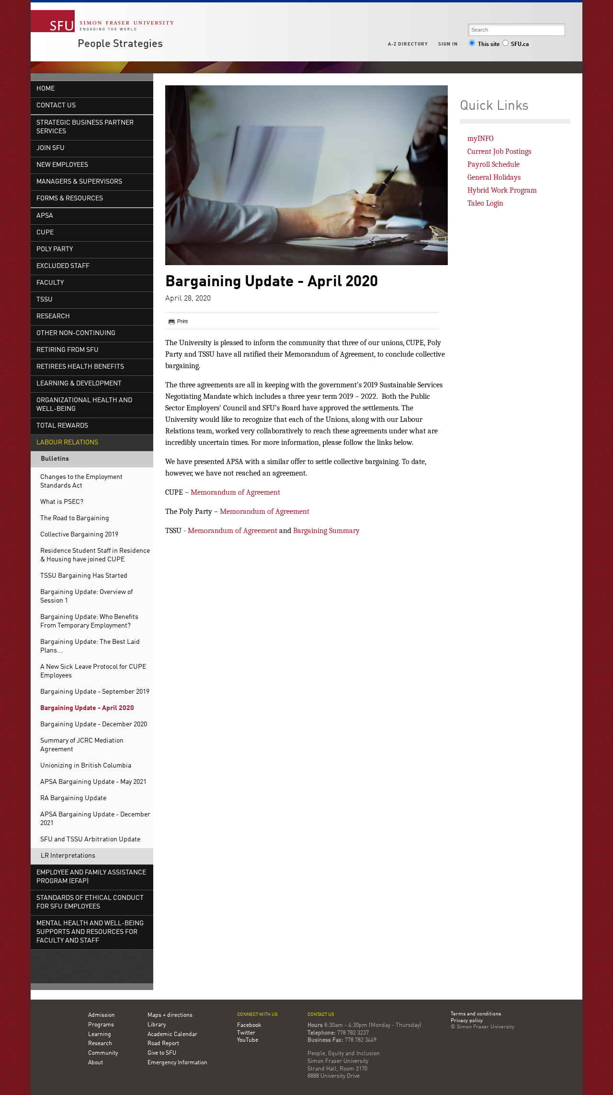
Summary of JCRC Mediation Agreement (82, 745)
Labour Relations (67, 443)
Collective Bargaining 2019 (79, 535)
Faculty (50, 283)
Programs (101, 1025)
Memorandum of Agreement (235, 492)
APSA (44, 216)
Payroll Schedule (493, 164)
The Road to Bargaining (74, 518)
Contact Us (56, 106)
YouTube (247, 1040)
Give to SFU (162, 1053)
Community (103, 1053)
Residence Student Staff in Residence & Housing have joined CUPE (95, 555)
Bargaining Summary (326, 530)
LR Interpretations (68, 856)
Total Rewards (62, 426)
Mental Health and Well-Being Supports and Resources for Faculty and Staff (90, 932)
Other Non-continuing (75, 333)
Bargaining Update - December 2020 (93, 725)
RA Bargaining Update (73, 798)
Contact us (320, 1015)
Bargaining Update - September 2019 (94, 692)
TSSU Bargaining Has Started (83, 576)
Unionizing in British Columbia (85, 766)
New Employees (62, 165)
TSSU (44, 300)
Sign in (448, 44)
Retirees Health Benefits (80, 367)
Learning (99, 1034)
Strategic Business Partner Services (85, 127)
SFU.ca (520, 44)
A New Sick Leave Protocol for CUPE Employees (93, 671)
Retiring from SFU (67, 350)
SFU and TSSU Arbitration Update (90, 840)
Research (53, 317)
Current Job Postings (499, 151)
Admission (101, 1015)
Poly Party (54, 249)
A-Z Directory (408, 44)
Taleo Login (485, 203)
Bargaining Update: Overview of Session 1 (86, 596)
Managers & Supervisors (79, 182)
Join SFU (50, 148)
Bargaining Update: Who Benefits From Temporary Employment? (89, 621)
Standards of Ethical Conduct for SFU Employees (90, 902)
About (95, 1063)
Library (157, 1025)
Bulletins (55, 459)
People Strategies (120, 44)
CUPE (45, 233)
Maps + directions (170, 1015)
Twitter (246, 1033)
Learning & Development (79, 384)
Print (182, 321)
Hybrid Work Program (502, 190)
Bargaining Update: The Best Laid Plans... (90, 646)
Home (45, 89)
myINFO (480, 138)
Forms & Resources (69, 199)
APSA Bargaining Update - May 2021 (93, 782)
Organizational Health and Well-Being (84, 404)
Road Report (163, 1044)
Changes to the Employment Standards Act (81, 481)
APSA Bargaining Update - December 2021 (95, 819)
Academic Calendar (172, 1034)
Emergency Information (177, 1063)
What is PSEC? (61, 502)
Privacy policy (467, 1021)
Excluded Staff (63, 266)
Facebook (249, 1025)
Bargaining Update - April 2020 (87, 708)
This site (489, 44)
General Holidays (494, 177)
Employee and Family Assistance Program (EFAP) (91, 877)
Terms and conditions (476, 1014)
